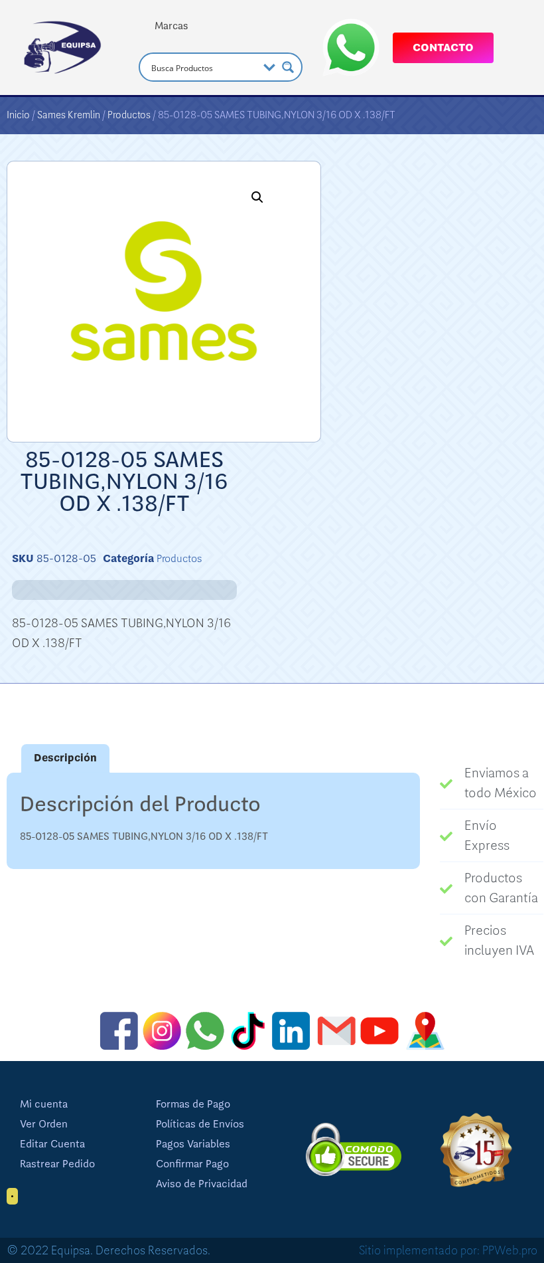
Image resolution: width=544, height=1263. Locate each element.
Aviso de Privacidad (201, 1184)
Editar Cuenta (52, 1144)
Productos (129, 115)
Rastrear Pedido (57, 1164)
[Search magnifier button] (288, 67)
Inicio (18, 115)
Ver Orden (44, 1124)
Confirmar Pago (192, 1164)
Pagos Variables (193, 1144)
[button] (257, 197)
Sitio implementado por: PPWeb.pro (448, 1250)
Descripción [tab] (65, 758)
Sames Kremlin (68, 115)
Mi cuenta (44, 1104)
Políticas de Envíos (200, 1124)
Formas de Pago (193, 1104)
